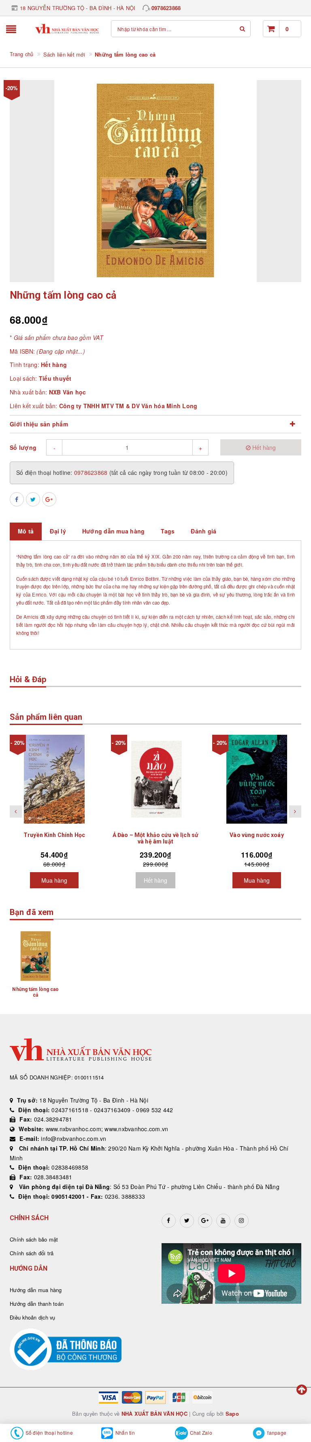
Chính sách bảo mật (34, 1239)
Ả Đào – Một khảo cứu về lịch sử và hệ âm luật (155, 838)
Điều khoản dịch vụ (32, 1317)
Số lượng (23, 447)
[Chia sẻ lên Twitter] (33, 499)
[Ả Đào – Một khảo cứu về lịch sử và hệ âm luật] (155, 779)
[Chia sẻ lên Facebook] (17, 499)
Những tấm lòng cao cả (35, 992)
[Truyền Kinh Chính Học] (54, 779)
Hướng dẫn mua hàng (36, 1290)
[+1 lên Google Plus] (49, 499)
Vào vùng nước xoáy (257, 835)
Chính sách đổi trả (32, 1253)
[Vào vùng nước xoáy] (256, 779)
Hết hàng (155, 880)
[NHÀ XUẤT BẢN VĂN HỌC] (67, 29)
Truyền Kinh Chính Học (54, 835)
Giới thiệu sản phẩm (39, 424)
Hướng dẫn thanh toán (37, 1303)
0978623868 (166, 8)
